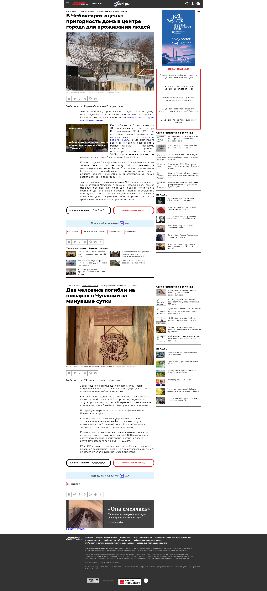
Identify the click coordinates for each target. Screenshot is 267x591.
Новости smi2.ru (75, 528)
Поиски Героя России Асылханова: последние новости (182, 236)
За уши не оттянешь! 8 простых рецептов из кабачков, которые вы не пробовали (184, 329)
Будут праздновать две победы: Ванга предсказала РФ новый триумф (181, 246)
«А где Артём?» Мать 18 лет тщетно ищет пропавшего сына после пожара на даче (183, 138)
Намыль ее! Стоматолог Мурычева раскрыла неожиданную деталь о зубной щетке (183, 184)
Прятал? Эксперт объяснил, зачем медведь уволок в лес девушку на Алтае (183, 175)
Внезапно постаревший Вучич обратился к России (180, 227)
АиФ (133, 366)
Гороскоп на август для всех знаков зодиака (182, 362)
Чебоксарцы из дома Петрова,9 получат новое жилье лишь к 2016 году (92, 254)
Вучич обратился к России (179, 380)
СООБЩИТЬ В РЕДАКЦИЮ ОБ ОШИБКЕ (152, 543)
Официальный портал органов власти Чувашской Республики (93, 92)
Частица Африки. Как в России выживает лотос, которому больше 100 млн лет (183, 302)
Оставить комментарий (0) (133, 210)
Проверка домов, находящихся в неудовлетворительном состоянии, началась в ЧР (136, 254)
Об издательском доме (106, 538)
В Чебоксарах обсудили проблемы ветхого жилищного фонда (91, 271)
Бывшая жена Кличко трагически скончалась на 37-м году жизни (181, 218)
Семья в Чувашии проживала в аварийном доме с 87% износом (136, 262)
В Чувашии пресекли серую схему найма (178, 121)
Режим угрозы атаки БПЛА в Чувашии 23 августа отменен (178, 87)
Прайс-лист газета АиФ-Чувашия (147, 540)
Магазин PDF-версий (143, 538)
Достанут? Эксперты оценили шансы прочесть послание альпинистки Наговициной (184, 311)
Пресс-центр (125, 538)
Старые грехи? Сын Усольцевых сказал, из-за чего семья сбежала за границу (183, 166)
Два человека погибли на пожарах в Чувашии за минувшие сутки (178, 76)
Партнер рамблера (108, 581)
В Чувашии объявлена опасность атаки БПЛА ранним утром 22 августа (178, 110)
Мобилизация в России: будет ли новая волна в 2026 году (181, 208)
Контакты (89, 538)
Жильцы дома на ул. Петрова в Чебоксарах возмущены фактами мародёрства (92, 263)
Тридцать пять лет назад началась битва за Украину (182, 353)
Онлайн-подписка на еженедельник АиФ (173, 538)
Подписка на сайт (93, 540)
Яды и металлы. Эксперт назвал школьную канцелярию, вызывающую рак (182, 292)
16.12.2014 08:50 (72, 11)
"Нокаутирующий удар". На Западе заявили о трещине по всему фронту (183, 390)
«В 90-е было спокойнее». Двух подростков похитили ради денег (183, 319)
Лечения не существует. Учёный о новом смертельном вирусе (182, 147)
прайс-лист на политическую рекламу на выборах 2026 (109, 543)
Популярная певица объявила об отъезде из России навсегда (181, 199)
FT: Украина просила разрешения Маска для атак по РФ (182, 399)
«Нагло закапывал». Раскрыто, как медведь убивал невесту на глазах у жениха (183, 157)
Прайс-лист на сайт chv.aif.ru (117, 540)
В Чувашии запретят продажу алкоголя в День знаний (178, 99)
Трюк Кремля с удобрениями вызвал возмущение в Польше (183, 372)
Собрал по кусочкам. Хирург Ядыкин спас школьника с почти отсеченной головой (184, 338)
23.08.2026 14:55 (73, 286)
